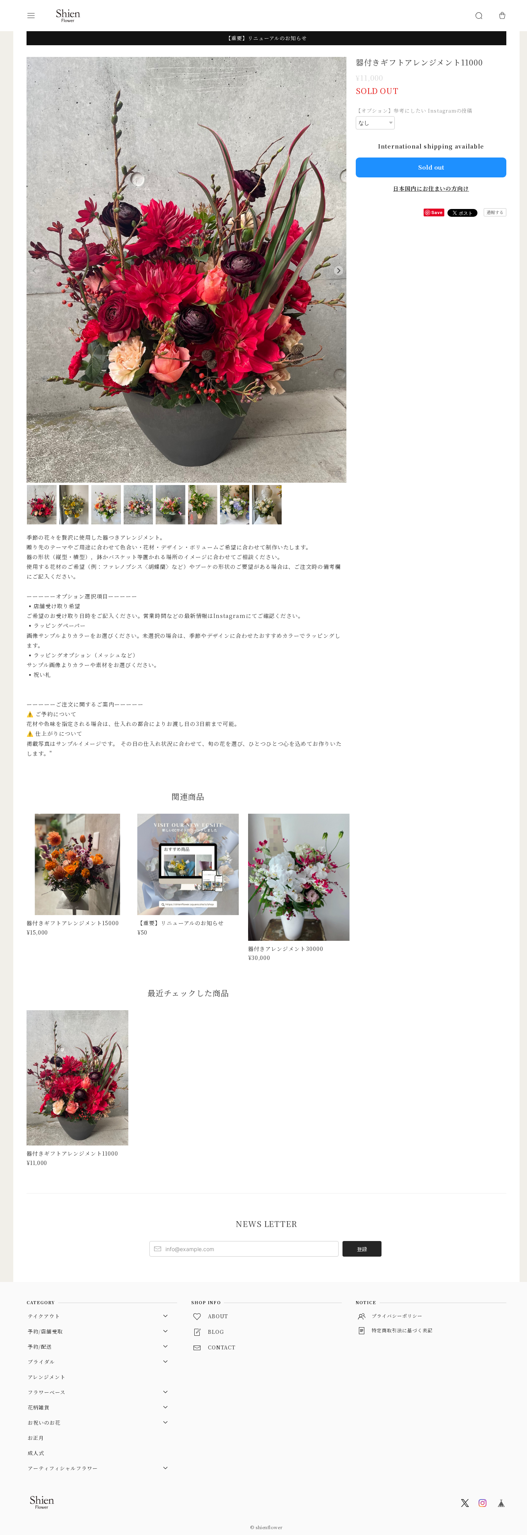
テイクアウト (44, 1316)
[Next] (338, 270)
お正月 (36, 1437)
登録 (362, 1249)
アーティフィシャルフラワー (63, 1468)
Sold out (431, 167)
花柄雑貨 (39, 1407)
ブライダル (41, 1361)
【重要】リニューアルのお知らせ (266, 38)
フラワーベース (47, 1392)
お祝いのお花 (44, 1422)
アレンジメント (47, 1377)
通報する (495, 212)
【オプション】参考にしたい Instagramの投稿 (414, 110)
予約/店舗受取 (45, 1331)
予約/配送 (40, 1346)
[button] (38, 15)
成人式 (36, 1453)
